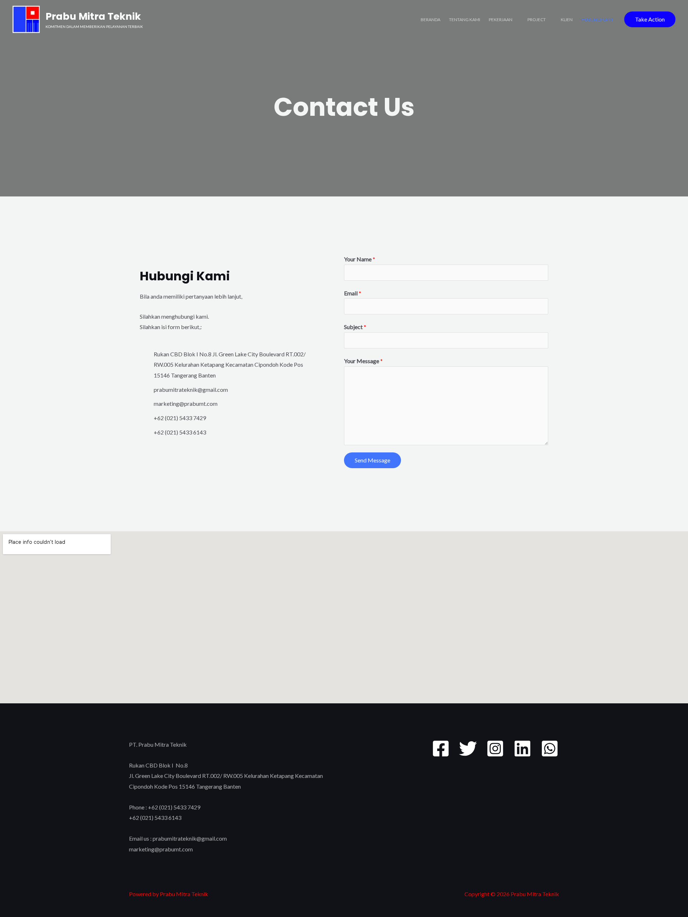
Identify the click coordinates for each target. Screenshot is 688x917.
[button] (649, 19)
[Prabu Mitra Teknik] (26, 18)
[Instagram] (495, 748)
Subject (355, 326)
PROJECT (536, 19)
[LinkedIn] (522, 748)
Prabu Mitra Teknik (93, 16)
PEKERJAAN (500, 19)
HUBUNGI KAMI (597, 19)
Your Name (359, 259)
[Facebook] (440, 748)
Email (352, 293)
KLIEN (567, 19)
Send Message (372, 460)
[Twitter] (468, 748)
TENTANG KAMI (464, 19)
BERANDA (430, 19)
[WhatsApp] (549, 748)
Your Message (363, 360)
